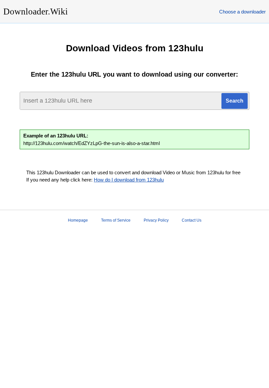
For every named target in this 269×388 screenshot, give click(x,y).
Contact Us (191, 220)
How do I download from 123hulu (129, 179)
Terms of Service (116, 220)
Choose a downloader (242, 11)
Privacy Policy (156, 220)
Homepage (78, 220)
